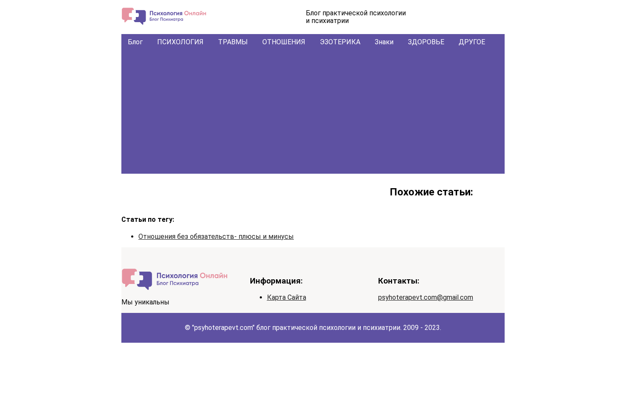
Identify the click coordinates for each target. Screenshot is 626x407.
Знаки (384, 42)
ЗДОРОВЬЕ (426, 42)
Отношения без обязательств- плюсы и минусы (216, 236)
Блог (135, 42)
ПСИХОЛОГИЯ (180, 42)
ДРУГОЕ (472, 42)
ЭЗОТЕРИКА (340, 42)
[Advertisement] (313, 114)
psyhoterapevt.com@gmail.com (425, 297)
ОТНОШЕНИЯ (283, 42)
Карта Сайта (286, 297)
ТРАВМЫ (233, 42)
